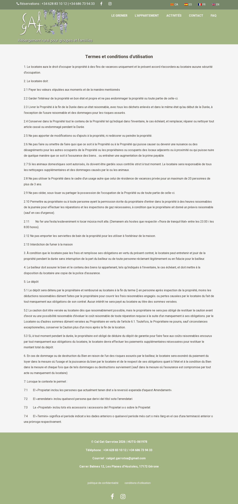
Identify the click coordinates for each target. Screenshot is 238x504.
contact (196, 15)
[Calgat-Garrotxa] (45, 36)
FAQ (213, 15)
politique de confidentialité (103, 482)
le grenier (119, 15)
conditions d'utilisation (138, 482)
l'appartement (147, 15)
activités (173, 15)
